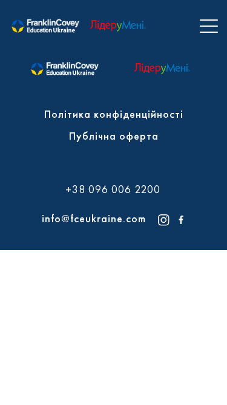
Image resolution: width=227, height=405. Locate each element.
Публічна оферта (114, 136)
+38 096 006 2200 (112, 189)
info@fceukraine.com (94, 218)
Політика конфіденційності (113, 114)
